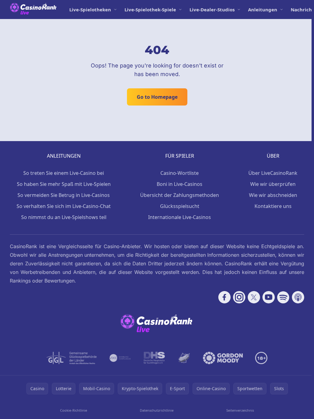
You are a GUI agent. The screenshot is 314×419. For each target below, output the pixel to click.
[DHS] (154, 358)
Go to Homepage (157, 97)
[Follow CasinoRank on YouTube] (268, 297)
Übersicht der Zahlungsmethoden (179, 195)
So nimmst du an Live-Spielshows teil (63, 217)
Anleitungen (262, 9)
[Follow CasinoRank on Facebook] (224, 297)
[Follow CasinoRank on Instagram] (239, 297)
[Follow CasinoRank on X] (254, 297)
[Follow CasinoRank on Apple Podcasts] (298, 297)
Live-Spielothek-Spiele (150, 9)
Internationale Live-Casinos (179, 217)
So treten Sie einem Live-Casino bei (63, 173)
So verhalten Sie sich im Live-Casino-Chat (64, 206)
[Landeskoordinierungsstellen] (184, 358)
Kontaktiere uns (273, 206)
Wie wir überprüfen (273, 184)
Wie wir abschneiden (273, 195)
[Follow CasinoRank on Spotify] (283, 297)
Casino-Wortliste (179, 173)
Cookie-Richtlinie (73, 410)
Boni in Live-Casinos (179, 184)
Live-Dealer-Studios (212, 9)
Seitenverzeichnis (240, 410)
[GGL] (72, 358)
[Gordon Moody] (223, 358)
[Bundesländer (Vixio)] (120, 358)
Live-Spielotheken (90, 9)
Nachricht (302, 9)
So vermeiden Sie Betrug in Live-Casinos (63, 195)
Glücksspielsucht (179, 206)
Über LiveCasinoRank (272, 173)
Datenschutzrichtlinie (157, 410)
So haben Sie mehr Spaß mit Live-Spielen (64, 184)
